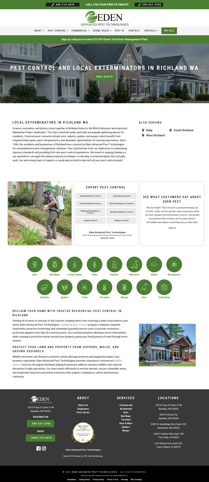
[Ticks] (84, 287)
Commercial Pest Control (90, 204)
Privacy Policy (98, 480)
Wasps (125, 430)
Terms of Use (112, 480)
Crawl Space (101, 30)
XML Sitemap (136, 480)
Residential (126, 408)
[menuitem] (39, 30)
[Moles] (154, 264)
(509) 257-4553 (107, 238)
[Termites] (104, 287)
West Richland (155, 135)
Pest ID (119, 30)
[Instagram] (44, 449)
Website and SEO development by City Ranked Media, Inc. (104, 476)
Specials (150, 30)
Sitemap (124, 480)
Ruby (149, 130)
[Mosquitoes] (174, 264)
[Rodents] (45, 287)
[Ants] (35, 264)
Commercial (79, 30)
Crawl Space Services (121, 196)
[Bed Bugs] (55, 264)
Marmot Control (121, 221)
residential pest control (74, 324)
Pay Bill (169, 30)
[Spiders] (65, 287)
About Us (83, 405)
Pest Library (83, 412)
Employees (83, 408)
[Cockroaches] (74, 264)
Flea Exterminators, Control (121, 212)
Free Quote (104, 76)
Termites (126, 419)
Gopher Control (90, 221)
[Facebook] (39, 449)
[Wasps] (124, 287)
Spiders (126, 427)
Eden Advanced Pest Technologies (107, 232)
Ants (125, 412)
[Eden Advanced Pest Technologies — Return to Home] (104, 18)
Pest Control (57, 30)
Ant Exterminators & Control (121, 204)
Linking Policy (84, 480)
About (38, 30)
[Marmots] (134, 264)
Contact (134, 30)
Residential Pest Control (90, 196)
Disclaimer (71, 480)
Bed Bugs (126, 416)
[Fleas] (94, 264)
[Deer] (144, 287)
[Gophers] (114, 264)
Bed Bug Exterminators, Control (90, 212)
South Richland (183, 130)
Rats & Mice (125, 423)
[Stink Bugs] (164, 287)
